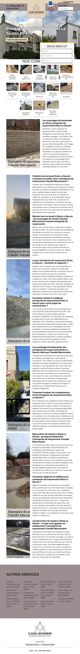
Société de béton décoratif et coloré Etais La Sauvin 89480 (30, 605)
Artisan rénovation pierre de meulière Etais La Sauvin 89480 (47, 594)
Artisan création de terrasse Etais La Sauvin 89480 (65, 592)
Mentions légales (45, 650)
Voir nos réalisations (17, 40)
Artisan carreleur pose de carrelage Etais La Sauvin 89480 (13, 602)
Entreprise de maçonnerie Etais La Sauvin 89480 (31, 595)
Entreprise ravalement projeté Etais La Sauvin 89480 (31, 585)
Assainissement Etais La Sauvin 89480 (65, 600)
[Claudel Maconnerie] (36, 10)
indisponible (14, 5)
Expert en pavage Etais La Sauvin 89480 (47, 603)
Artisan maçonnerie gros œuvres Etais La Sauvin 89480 (65, 584)
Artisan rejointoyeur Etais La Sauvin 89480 (48, 584)
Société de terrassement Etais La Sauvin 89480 (13, 584)
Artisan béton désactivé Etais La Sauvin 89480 (13, 592)
